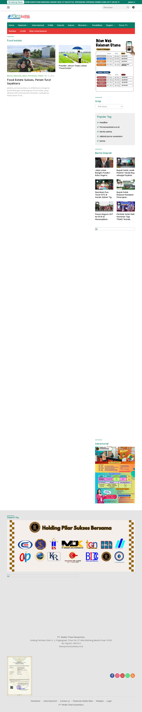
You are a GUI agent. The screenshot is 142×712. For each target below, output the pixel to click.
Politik (50, 25)
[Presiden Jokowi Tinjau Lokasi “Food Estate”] (75, 54)
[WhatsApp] (127, 675)
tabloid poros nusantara (111, 136)
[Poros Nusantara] (19, 16)
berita (102, 141)
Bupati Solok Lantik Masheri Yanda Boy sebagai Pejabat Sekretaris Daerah (126, 173)
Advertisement (50, 701)
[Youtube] (122, 675)
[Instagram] (117, 675)
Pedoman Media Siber (83, 701)
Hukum (71, 25)
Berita (9, 75)
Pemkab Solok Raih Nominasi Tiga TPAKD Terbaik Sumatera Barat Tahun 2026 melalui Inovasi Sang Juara (126, 217)
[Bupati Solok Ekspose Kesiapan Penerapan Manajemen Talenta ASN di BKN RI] (126, 184)
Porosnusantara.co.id (109, 127)
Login (109, 701)
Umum (40, 75)
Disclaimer (35, 701)
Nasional (22, 25)
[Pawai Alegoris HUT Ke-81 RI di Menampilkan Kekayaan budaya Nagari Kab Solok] (104, 206)
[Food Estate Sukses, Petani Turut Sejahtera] (31, 58)
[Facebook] (112, 675)
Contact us (65, 701)
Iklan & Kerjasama (38, 31)
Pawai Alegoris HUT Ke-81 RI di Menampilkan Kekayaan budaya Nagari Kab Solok (104, 217)
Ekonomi (82, 25)
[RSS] (132, 675)
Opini (24, 75)
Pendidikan (97, 25)
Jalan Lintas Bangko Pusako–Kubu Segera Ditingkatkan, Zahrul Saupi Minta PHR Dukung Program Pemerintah (103, 173)
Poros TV (123, 25)
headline (103, 122)
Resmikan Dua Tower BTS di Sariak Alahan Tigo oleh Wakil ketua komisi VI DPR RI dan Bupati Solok (104, 195)
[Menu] (9, 7)
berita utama (106, 131)
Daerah (60, 25)
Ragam (109, 25)
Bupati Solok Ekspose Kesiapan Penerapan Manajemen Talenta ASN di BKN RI (126, 195)
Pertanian (32, 75)
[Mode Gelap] (133, 7)
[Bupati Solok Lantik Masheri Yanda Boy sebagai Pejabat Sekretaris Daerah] (126, 162)
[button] (128, 7)
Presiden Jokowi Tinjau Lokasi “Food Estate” (73, 66)
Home (11, 25)
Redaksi (12, 31)
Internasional (38, 25)
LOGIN (23, 31)
